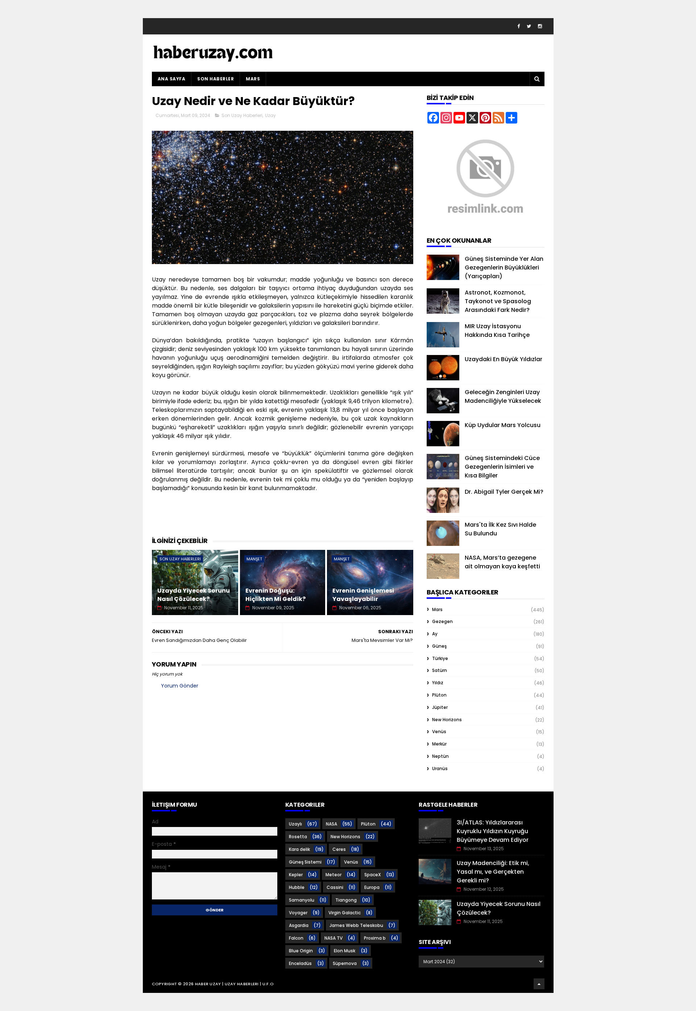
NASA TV (333, 938)
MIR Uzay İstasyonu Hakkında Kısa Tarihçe (497, 330)
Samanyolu (301, 900)
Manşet (254, 559)
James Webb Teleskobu (356, 925)
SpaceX (372, 875)
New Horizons (447, 720)
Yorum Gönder (179, 685)
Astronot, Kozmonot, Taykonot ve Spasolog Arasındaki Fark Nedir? (498, 301)
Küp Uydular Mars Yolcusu (502, 425)
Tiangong (346, 900)
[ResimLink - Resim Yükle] (485, 223)
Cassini (335, 887)
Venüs (439, 731)
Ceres (339, 849)
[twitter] (529, 26)
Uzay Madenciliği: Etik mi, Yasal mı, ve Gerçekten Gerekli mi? (493, 872)
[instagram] (539, 26)
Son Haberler (215, 79)
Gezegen (442, 621)
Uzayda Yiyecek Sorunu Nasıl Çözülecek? (193, 594)
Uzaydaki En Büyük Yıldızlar (503, 359)
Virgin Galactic (344, 913)
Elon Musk (344, 951)
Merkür (439, 744)
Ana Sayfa (172, 79)
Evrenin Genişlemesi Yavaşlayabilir (363, 594)
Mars (253, 79)
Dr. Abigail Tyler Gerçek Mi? (504, 492)
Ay (435, 634)
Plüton (439, 695)
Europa (372, 887)
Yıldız (437, 683)
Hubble (296, 887)
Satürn (439, 670)
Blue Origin (301, 951)
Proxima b (375, 938)
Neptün (440, 756)
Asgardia (298, 925)
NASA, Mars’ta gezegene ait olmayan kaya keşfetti (502, 562)
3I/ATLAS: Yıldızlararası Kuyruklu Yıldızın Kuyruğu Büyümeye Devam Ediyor (493, 831)
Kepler (296, 875)
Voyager (298, 913)
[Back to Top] (539, 983)
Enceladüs (300, 963)
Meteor (333, 875)
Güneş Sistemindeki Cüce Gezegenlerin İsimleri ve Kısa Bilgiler (502, 467)
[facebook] (518, 26)
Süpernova (345, 963)
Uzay (270, 115)
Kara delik (299, 849)
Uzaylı (295, 824)
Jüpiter (440, 707)
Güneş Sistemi (305, 862)
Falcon (296, 938)
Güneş (439, 646)
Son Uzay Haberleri (241, 115)
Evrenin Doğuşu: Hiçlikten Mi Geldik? (275, 594)
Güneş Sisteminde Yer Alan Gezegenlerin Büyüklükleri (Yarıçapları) (504, 267)
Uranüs (440, 768)
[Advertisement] (284, 517)
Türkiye (440, 658)
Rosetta (298, 837)
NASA (331, 824)
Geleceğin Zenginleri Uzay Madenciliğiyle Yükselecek (503, 396)
